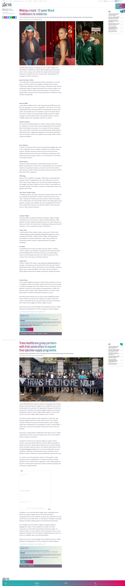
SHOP (23, 1)
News (6, 1)
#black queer (45, 333)
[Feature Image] (61, 43)
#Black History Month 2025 (32, 333)
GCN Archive (30, 1)
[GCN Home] (7, 4)
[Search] (121, 1)
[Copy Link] (5, 17)
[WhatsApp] (12, 17)
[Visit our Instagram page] (102, 1)
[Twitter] (9, 17)
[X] (14, 17)
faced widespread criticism (29, 449)
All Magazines (37, 585)
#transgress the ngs (31, 566)
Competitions (41, 1)
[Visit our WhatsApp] (99, 1)
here (45, 517)
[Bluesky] (16, 17)
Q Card (95, 585)
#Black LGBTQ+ (40, 333)
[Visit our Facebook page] (106, 1)
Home (4, 1)
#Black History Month (24, 333)
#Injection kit (25, 566)
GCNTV (26, 1)
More (45, 1)
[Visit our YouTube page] (108, 1)
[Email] (3, 17)
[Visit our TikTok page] (103, 1)
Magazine (10, 1)
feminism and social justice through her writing (39, 234)
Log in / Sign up (111, 1)
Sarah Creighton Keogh (37, 19)
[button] (123, 11)
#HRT (21, 566)
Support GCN (35, 1)
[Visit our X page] (100, 1)
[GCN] (5, 579)
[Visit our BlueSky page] (105, 1)
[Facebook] (7, 17)
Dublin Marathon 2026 (17, 1)
